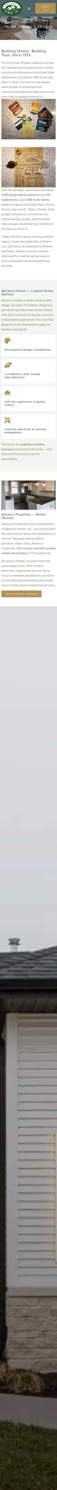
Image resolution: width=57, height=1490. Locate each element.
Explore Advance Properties (21, 594)
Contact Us (45, 8)
